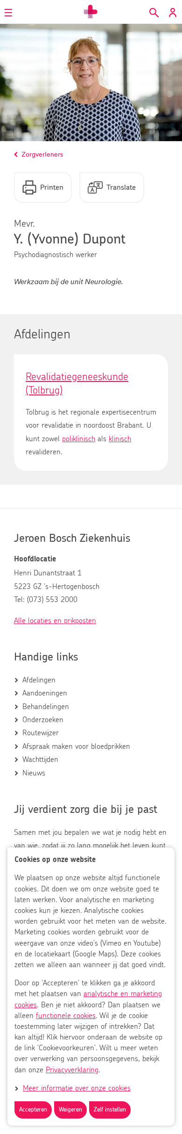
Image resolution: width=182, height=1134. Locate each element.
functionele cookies (66, 1015)
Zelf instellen (110, 1110)
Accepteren (33, 1110)
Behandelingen (45, 707)
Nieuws (33, 773)
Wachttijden (40, 759)
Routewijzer (40, 733)
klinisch (120, 439)
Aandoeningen (44, 693)
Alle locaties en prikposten (55, 620)
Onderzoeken (42, 720)
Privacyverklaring (72, 1070)
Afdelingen (39, 680)
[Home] (91, 12)
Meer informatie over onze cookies (77, 1088)
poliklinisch (78, 439)
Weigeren (70, 1110)
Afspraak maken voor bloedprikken (76, 746)
